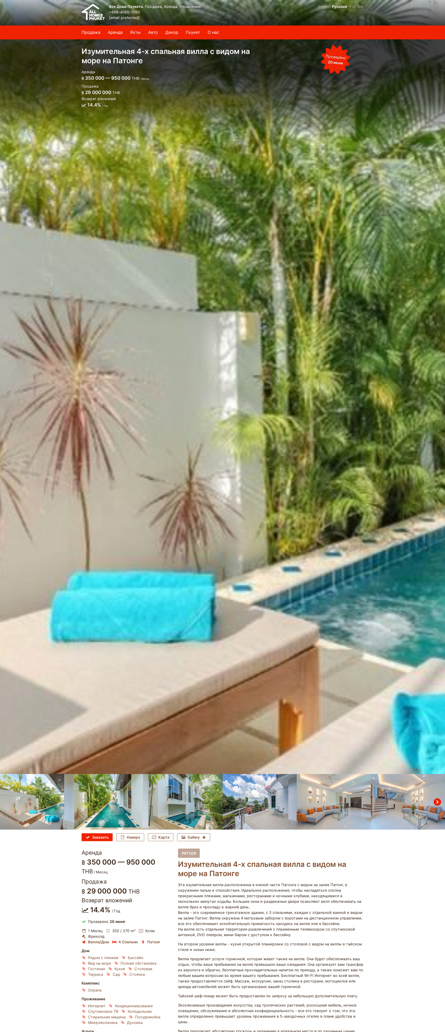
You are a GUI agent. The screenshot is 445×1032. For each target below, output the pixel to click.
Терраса (95, 974)
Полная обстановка (138, 963)
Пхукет (193, 32)
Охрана (95, 990)
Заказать (100, 837)
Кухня (119, 968)
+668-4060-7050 (124, 12)
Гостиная (96, 968)
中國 (352, 6)
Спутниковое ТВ (103, 1011)
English (324, 6)
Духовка (135, 1022)
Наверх (133, 837)
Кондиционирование (134, 1006)
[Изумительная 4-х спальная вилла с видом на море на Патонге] (222, 387)
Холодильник (140, 1011)
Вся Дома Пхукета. (127, 6)
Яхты (135, 32)
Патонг (153, 942)
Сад (116, 974)
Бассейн (135, 957)
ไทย (360, 6)
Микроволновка (103, 1022)
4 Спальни (128, 942)
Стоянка (137, 974)
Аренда (115, 32)
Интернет (96, 1006)
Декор (171, 32)
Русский (339, 6)
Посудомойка (147, 1017)
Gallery (194, 837)
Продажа (91, 32)
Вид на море (99, 963)
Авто (153, 32)
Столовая (143, 968)
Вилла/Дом (98, 942)
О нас (213, 32)
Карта (163, 837)
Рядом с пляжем (103, 957)
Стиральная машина (107, 1017)
